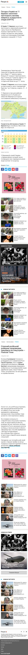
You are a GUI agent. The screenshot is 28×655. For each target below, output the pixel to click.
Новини (21, 2)
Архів (2, 649)
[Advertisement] (14, 53)
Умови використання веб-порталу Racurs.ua (10, 640)
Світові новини (10, 341)
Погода (8, 7)
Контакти (3, 644)
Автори (2, 647)
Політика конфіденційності (6, 642)
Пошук (2, 651)
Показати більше (14, 572)
